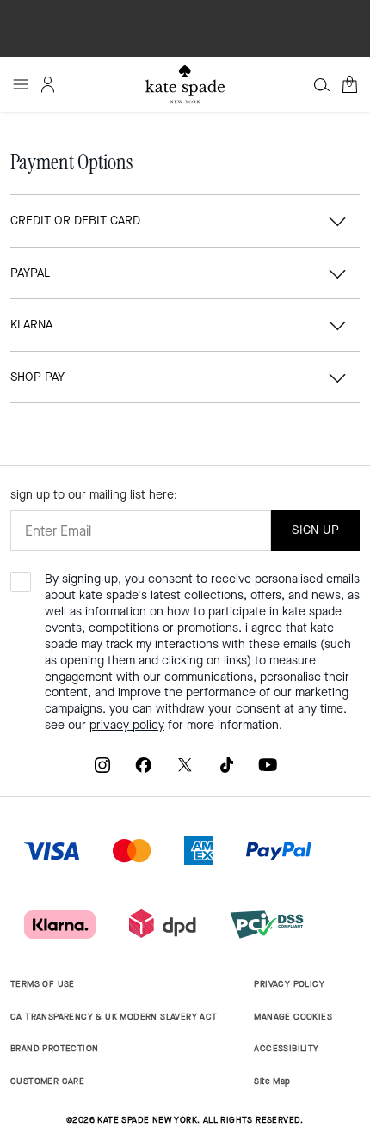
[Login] (48, 84)
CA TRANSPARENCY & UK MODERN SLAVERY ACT (114, 1016)
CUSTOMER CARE (47, 1081)
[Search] (321, 84)
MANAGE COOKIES (293, 1016)
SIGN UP (315, 530)
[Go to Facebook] (143, 764)
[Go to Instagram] (102, 764)
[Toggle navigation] (20, 84)
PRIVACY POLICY (289, 983)
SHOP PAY (37, 377)
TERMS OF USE (42, 983)
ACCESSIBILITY (286, 1048)
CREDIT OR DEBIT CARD (75, 220)
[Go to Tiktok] (226, 764)
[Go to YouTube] (267, 764)
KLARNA (31, 324)
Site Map (272, 1081)
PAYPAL (30, 273)
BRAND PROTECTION (54, 1048)
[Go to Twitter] (185, 764)
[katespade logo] (185, 83)
